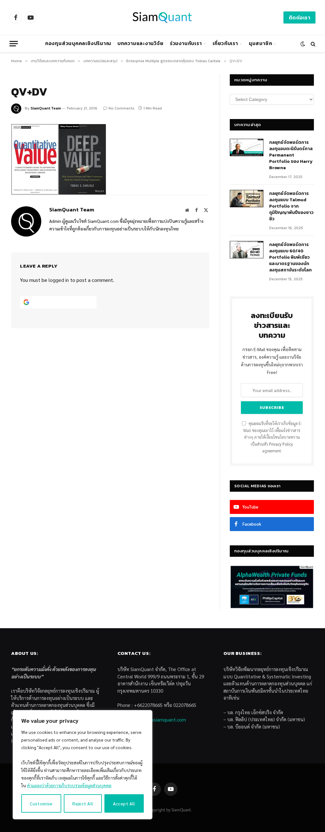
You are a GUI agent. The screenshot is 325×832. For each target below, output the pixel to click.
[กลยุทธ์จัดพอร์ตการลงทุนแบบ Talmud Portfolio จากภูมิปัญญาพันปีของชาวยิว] (246, 198)
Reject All (82, 803)
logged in (59, 279)
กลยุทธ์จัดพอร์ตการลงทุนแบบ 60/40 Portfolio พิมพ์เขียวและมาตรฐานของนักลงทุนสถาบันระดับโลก (290, 257)
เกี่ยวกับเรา (225, 43)
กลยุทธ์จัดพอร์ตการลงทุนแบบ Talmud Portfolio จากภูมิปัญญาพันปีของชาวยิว (291, 206)
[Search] (312, 44)
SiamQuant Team (45, 108)
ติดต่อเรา (299, 17)
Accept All (124, 803)
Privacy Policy (281, 444)
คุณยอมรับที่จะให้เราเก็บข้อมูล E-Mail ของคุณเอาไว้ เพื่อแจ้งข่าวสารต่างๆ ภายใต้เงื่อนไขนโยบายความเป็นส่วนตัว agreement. (272, 437)
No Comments (121, 108)
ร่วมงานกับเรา (186, 43)
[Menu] (14, 44)
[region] (82, 764)
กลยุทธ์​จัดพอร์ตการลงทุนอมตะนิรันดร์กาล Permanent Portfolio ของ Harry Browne (291, 155)
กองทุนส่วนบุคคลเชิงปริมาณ (78, 43)
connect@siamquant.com (159, 719)
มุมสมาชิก (260, 43)
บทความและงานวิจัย (140, 43)
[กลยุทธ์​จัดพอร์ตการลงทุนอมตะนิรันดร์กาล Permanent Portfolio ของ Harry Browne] (246, 147)
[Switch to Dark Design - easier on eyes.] (303, 43)
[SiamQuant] (162, 17)
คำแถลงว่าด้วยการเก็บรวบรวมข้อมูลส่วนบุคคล (69, 785)
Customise (41, 803)
